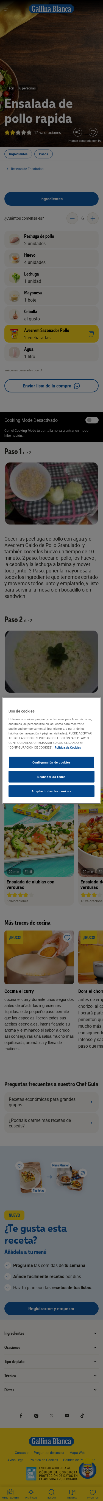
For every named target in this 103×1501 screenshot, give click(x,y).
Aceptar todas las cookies (51, 791)
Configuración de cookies (51, 762)
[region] (51, 750)
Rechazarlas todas (51, 777)
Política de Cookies (68, 747)
